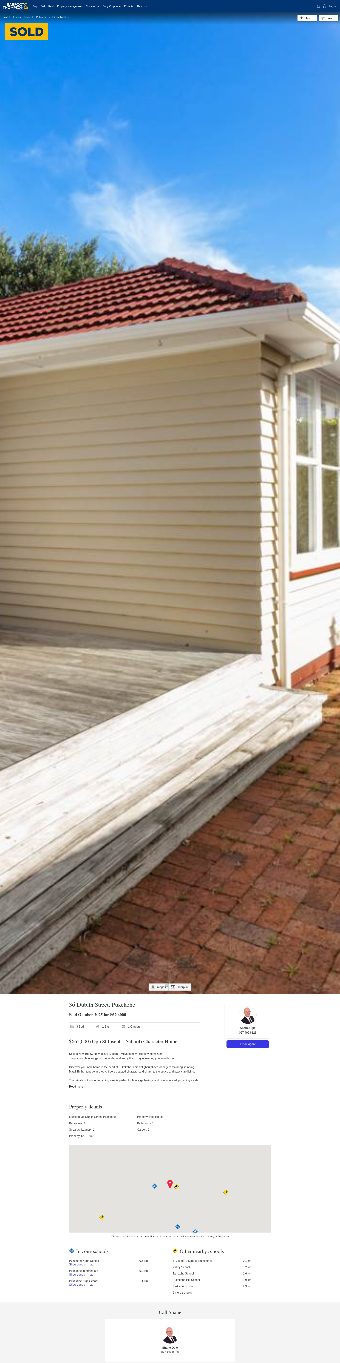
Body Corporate (112, 6)
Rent (51, 6)
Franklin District (21, 17)
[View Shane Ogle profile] (248, 1015)
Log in (332, 6)
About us (142, 6)
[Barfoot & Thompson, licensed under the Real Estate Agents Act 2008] (15, 4)
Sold (5, 17)
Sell (43, 6)
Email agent (248, 1044)
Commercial (92, 6)
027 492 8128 (247, 1032)
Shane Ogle (248, 1028)
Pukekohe (41, 17)
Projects (128, 6)
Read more (76, 1086)
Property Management (69, 6)
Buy (35, 6)
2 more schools (182, 1292)
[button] (170, 1184)
